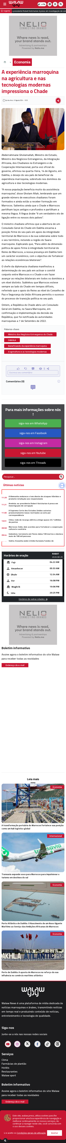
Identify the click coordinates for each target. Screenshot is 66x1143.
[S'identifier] (55, 4)
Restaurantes (9, 1071)
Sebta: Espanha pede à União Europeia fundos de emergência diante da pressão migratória (31, 542)
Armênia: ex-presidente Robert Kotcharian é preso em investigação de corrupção (33, 505)
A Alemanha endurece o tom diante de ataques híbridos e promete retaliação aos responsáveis (35, 497)
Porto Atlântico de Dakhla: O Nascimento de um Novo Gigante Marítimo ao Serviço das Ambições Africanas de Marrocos (32, 925)
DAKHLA (12, 340)
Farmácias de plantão (14, 1063)
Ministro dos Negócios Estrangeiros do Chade (30, 334)
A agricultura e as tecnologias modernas (27, 352)
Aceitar (54, 1133)
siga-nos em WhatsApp (33, 423)
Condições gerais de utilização (31, 1133)
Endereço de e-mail (15, 665)
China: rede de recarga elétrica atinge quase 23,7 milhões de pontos (35, 521)
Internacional (56, 836)
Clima (5, 1059)
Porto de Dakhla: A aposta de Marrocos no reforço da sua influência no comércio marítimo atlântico (30, 974)
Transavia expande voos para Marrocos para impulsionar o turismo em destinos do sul (30, 876)
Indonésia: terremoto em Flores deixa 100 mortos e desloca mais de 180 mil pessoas (36, 535)
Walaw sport (9, 1075)
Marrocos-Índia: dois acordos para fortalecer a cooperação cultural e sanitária (35, 528)
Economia (22, 62)
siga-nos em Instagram (33, 443)
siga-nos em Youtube (33, 453)
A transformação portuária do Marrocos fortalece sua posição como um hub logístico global (33, 827)
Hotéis (5, 1067)
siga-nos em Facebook (33, 433)
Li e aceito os (25, 1133)
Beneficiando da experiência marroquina (27, 346)
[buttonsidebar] (5, 4)
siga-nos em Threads (33, 462)
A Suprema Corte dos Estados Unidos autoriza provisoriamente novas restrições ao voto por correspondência (30, 513)
